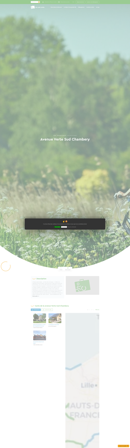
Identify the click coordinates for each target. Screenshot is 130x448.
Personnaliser (64, 226)
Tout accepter (57, 226)
